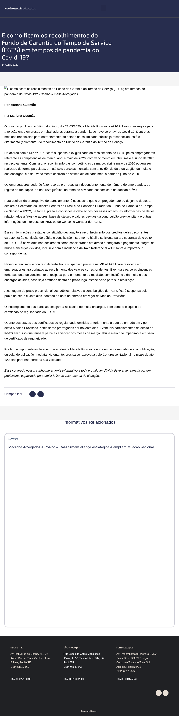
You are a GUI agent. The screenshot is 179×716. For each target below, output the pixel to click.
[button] (103, 8)
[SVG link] (20, 8)
